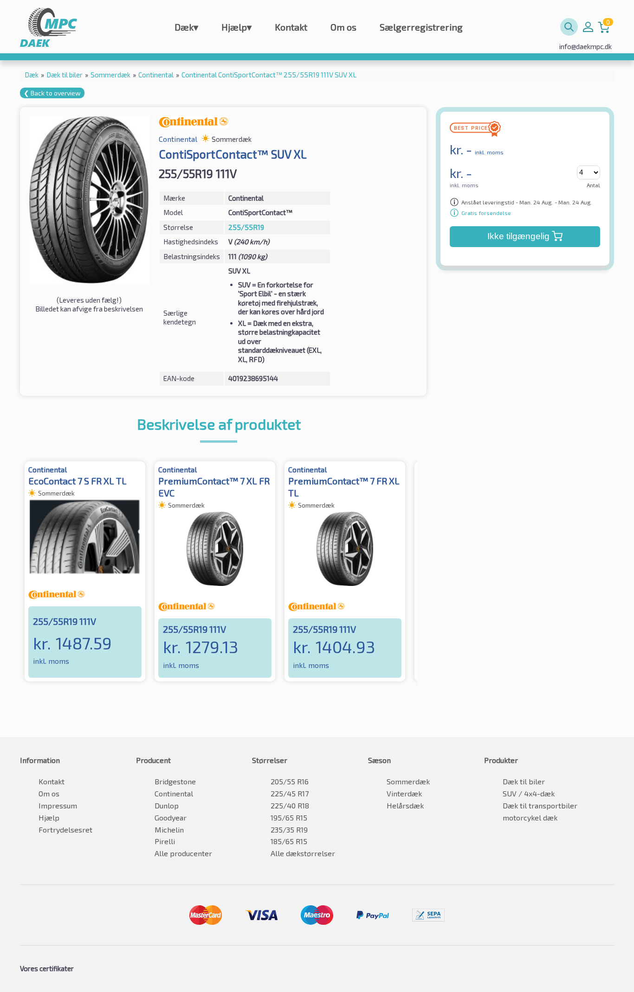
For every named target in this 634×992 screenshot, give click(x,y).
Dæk (186, 26)
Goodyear (171, 817)
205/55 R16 (290, 781)
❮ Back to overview (52, 93)
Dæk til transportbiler (540, 805)
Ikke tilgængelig (518, 236)
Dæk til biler (524, 781)
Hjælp (236, 26)
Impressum (58, 805)
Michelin (169, 829)
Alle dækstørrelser (303, 853)
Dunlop (167, 805)
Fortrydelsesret (65, 829)
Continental (174, 793)
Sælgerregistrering (421, 26)
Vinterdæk (404, 793)
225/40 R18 (290, 805)
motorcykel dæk (530, 817)
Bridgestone (175, 781)
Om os (343, 26)
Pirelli (165, 841)
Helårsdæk (405, 805)
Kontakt (291, 26)
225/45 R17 (290, 793)
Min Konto (588, 27)
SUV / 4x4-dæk (529, 793)
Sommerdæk (408, 781)
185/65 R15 (289, 841)
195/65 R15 (289, 817)
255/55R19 (246, 227)
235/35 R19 (289, 829)
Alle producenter (183, 853)
